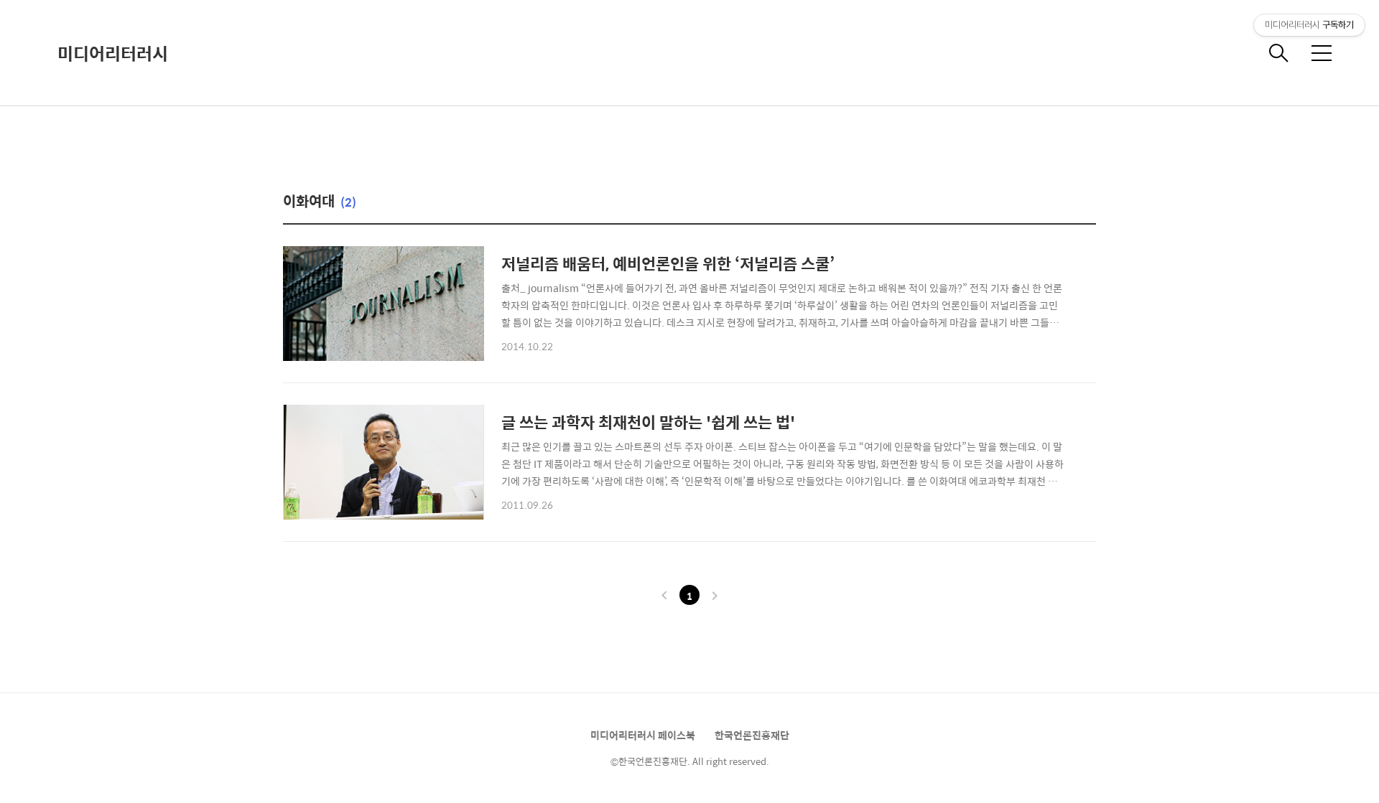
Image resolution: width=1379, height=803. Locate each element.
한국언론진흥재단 (752, 735)
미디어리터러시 (112, 53)
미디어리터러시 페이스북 (642, 735)
